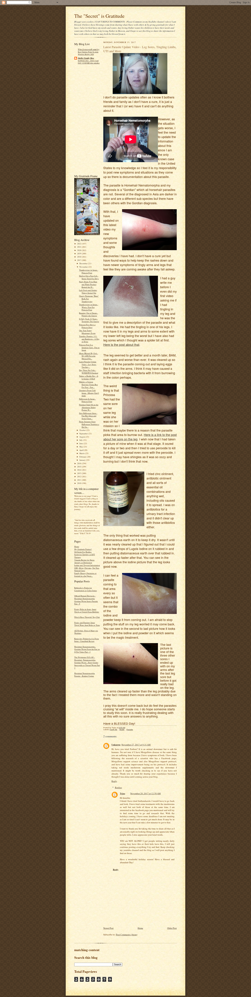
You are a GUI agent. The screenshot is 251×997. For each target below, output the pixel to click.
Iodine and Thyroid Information (87, 565)
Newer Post (108, 928)
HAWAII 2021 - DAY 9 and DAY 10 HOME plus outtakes (89, 61)
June (81, 443)
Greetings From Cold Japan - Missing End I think (89, 393)
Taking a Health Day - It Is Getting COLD (88, 377)
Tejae (122, 793)
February (83, 456)
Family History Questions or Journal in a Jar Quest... (85, 574)
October (82, 430)
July (81, 440)
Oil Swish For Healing (83, 552)
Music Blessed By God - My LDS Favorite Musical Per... (88, 356)
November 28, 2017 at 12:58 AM (145, 793)
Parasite (130, 729)
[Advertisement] (84, 120)
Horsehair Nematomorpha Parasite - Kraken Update (84, 674)
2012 (79, 476)
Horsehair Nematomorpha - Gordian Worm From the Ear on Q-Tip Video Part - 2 (87, 649)
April (81, 450)
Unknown (115, 744)
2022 (79, 243)
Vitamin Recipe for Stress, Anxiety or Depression (84, 561)
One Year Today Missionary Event (87, 331)
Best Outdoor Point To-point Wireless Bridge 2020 (88, 53)
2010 (79, 483)
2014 (79, 470)
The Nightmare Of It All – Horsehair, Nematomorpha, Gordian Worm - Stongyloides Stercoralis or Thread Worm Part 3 (87, 662)
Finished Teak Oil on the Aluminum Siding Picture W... (88, 407)
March (82, 453)
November (83, 267)
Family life (113, 729)
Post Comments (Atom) (126, 934)
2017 (79, 260)
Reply (114, 781)
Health (121, 729)
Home (76, 546)
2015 (79, 466)
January (82, 460)
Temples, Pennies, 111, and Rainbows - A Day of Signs (89, 339)
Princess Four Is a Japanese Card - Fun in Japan (89, 347)
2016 (79, 463)
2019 (79, 253)
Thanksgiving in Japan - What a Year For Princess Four (88, 307)
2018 (79, 256)
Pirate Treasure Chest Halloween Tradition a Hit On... (89, 424)
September (83, 433)
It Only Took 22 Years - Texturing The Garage (89, 320)
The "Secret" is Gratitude (99, 15)
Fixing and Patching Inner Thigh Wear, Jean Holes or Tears (87, 624)
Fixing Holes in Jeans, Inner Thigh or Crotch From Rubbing (86, 610)
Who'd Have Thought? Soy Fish (87, 617)
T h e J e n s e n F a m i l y (88, 49)
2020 (79, 250)
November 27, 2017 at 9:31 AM (136, 744)
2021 (79, 247)
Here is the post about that (121, 344)
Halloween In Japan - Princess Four (87, 400)
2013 (79, 473)
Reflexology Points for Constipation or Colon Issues (85, 589)
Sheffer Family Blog (86, 58)
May (81, 446)
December (83, 263)
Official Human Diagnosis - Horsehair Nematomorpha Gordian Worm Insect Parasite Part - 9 (86, 599)
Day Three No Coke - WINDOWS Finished (88, 371)
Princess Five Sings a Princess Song (87, 326)
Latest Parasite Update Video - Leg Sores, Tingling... (87, 364)
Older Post (172, 928)
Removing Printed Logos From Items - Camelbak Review (86, 640)
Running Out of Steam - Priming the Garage (88, 314)
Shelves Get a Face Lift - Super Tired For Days (89, 277)
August (82, 436)
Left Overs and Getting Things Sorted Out (88, 291)
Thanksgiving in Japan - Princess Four (88, 271)
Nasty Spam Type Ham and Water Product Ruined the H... (88, 284)
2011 (79, 480)
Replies (118, 787)
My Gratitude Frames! (83, 549)
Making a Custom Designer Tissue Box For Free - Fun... (88, 384)
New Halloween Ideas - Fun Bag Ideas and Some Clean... (88, 416)
